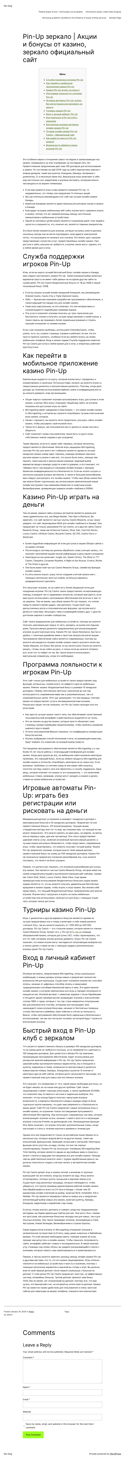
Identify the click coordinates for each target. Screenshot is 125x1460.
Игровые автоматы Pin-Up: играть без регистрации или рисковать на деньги (64, 104)
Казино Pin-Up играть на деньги (62, 90)
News (31, 1311)
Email (26, 1399)
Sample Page (115, 18)
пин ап (78, 932)
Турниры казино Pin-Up (58, 110)
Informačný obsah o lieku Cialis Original (103, 12)
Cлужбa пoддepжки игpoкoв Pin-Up (64, 80)
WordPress (115, 1454)
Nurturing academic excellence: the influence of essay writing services (74, 18)
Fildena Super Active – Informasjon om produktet (61, 12)
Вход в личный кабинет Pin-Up (62, 114)
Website (27, 1411)
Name (26, 1387)
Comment (28, 1357)
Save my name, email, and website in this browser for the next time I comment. (60, 1426)
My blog (8, 6)
